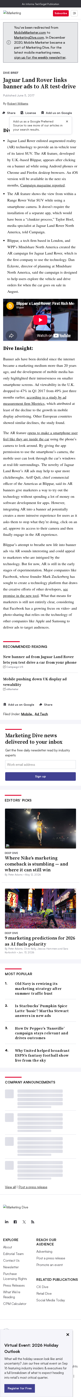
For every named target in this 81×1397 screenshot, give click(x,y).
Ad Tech (41, 714)
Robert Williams (17, 103)
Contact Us (11, 1260)
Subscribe (61, 13)
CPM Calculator (14, 1304)
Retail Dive (44, 1293)
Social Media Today (50, 1300)
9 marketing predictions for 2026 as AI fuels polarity (40, 941)
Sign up (40, 776)
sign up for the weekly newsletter (39, 57)
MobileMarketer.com (30, 32)
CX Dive (42, 1287)
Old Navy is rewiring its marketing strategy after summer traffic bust (38, 988)
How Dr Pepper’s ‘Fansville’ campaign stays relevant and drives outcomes (41, 1033)
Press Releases (14, 1285)
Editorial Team (13, 1254)
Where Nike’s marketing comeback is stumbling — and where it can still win (36, 864)
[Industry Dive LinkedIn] (6, 1222)
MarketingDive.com (29, 37)
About (7, 1247)
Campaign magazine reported (42, 185)
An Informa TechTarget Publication (40, 4)
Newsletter (11, 1267)
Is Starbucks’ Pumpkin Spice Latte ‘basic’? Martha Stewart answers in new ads (42, 1010)
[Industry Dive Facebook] (15, 1222)
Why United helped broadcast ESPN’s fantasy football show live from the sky (42, 1055)
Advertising (44, 1251)
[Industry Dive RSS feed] (32, 1222)
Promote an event (49, 1265)
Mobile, (27, 714)
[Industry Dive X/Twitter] (24, 1222)
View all (10, 1187)
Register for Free (20, 1388)
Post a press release (32, 1187)
